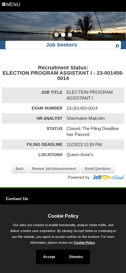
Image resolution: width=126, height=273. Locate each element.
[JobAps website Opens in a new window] (108, 177)
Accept (49, 257)
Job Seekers (61, 45)
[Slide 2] (63, 35)
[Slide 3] (70, 35)
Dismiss (76, 257)
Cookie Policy (84, 242)
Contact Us (17, 198)
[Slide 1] (56, 35)
